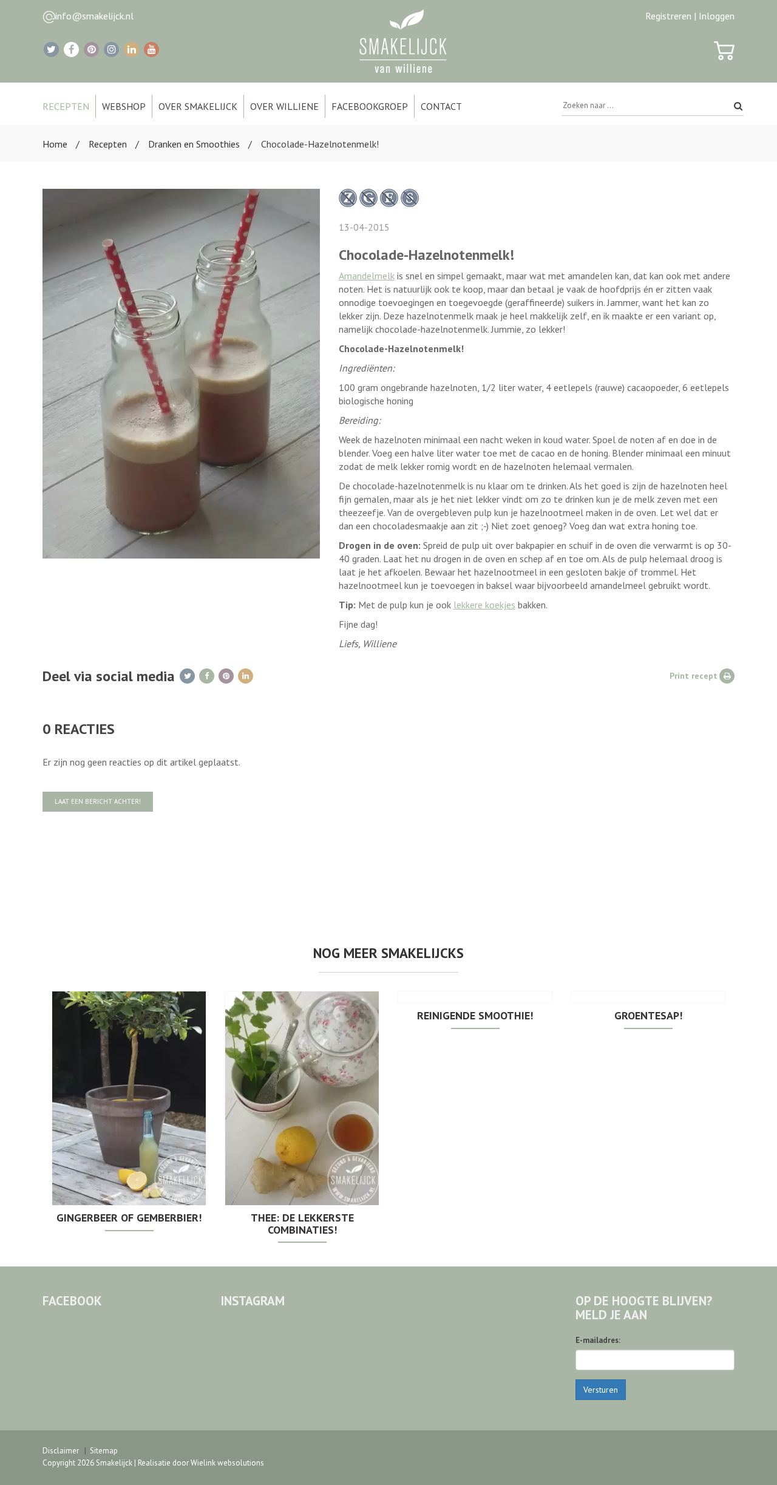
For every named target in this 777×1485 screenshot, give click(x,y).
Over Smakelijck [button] (197, 106)
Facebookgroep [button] (369, 106)
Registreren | (670, 16)
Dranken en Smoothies (194, 144)
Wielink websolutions (227, 1463)
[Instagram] (111, 49)
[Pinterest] (91, 49)
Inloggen (717, 16)
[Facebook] (71, 49)
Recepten (108, 144)
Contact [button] (441, 106)
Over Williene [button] (284, 106)
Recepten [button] (65, 106)
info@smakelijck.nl (94, 16)
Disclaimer (60, 1451)
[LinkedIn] (131, 49)
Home (54, 144)
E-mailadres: (597, 1340)
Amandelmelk (367, 276)
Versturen (600, 1389)
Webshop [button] (124, 106)
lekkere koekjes (484, 605)
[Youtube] (151, 49)
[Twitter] (51, 49)
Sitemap (104, 1451)
